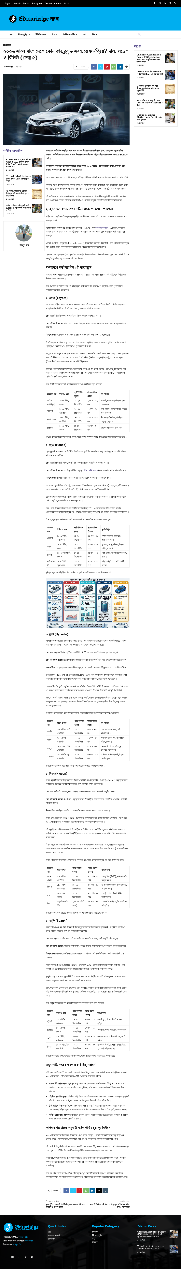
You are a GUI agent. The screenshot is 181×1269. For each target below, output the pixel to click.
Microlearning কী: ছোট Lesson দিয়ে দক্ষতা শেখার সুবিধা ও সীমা (18, 208)
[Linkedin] (165, 3)
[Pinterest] (170, 3)
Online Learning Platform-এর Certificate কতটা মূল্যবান (149, 117)
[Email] (99, 1190)
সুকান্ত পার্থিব (23, 1237)
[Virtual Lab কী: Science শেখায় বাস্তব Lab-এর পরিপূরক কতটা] (37, 179)
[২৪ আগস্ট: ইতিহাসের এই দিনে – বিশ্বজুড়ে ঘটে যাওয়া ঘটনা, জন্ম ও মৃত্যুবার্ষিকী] (37, 194)
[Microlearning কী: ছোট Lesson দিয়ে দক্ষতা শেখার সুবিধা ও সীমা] (37, 208)
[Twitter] (175, 3)
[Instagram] (159, 3)
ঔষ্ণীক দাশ (29, 1240)
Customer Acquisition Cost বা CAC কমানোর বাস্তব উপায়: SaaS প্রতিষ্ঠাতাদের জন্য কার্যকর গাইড (18, 163)
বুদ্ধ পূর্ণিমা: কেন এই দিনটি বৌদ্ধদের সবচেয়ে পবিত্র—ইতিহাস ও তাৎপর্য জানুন (65, 1205)
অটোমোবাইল (7, 45)
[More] (127, 67)
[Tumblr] (105, 1190)
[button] (139, 34)
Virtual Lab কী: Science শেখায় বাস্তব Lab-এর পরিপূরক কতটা (18, 178)
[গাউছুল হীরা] (23, 232)
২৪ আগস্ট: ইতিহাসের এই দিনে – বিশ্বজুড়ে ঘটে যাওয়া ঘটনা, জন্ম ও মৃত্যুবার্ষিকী (17, 193)
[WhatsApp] (113, 67)
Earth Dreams (91, 470)
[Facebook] (154, 3)
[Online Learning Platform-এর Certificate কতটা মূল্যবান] (170, 118)
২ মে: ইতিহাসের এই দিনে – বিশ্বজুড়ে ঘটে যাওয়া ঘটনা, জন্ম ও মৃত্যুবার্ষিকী (110, 1205)
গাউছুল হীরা (9, 67)
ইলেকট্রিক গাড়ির (101, 227)
